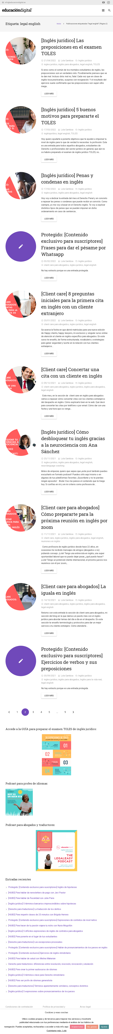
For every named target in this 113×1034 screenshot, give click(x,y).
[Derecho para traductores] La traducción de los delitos (34, 909)
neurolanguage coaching (52, 465)
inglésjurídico (50, 133)
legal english (86, 64)
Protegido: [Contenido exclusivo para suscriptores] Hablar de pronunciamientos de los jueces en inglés (57, 947)
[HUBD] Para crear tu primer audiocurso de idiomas (32, 969)
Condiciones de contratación (19, 1006)
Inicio (59, 24)
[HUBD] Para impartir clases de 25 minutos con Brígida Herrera (38, 914)
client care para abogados (56, 265)
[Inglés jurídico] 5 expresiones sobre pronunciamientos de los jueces (41, 991)
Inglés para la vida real (91, 679)
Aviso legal (85, 1006)
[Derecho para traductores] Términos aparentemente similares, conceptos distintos (48, 986)
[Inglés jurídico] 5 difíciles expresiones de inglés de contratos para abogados (45, 931)
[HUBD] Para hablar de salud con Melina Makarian (32, 958)
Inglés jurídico (85, 60)
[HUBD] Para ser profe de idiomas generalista (30, 980)
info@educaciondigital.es (15, 2)
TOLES (96, 64)
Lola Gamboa (67, 60)
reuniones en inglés (50, 541)
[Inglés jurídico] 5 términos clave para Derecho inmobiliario (36, 975)
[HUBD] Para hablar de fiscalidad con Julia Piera (31, 898)
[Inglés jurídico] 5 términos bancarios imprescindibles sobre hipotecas (42, 903)
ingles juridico (50, 64)
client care (49, 538)
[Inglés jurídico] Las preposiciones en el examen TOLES (71, 46)
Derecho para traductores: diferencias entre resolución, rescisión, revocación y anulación (50, 964)
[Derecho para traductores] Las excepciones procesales (35, 942)
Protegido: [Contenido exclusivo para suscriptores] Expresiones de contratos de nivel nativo (52, 920)
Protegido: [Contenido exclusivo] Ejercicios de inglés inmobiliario (39, 953)
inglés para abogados (68, 64)
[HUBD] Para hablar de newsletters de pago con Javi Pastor (37, 892)
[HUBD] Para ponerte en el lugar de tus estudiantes (32, 936)
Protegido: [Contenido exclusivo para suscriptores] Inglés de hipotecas (42, 887)
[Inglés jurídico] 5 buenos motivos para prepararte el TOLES (70, 115)
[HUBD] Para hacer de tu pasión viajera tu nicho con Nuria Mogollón (40, 925)
